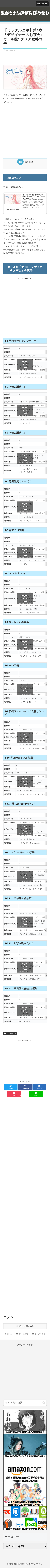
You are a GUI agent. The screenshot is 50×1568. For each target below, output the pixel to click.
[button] (43, 1402)
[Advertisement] (25, 57)
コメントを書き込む (25, 1326)
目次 (26, 162)
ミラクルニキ (11, 1033)
